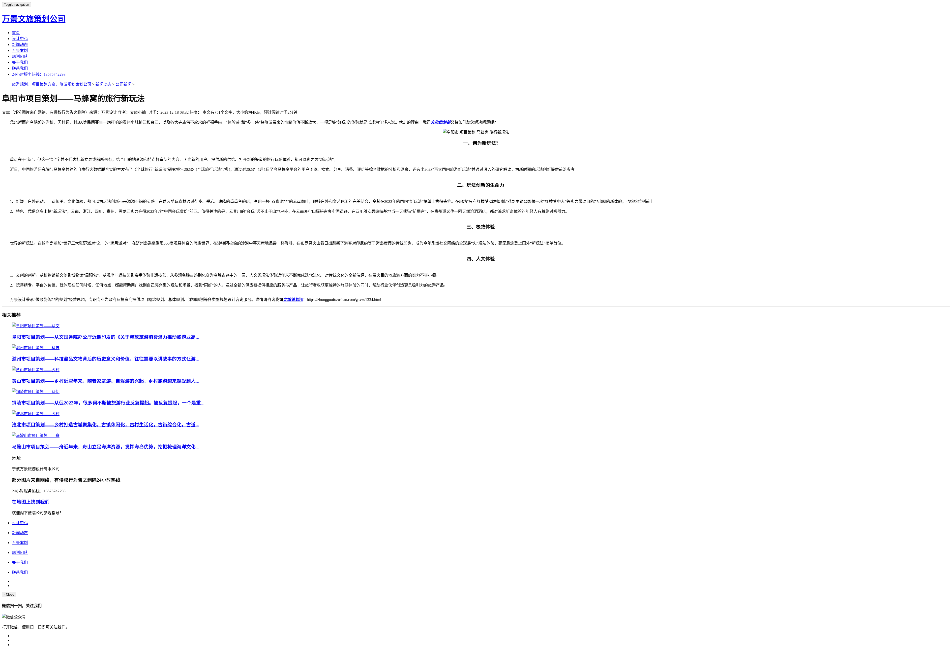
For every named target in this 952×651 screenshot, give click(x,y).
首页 (16, 33)
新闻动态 (20, 44)
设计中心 (20, 38)
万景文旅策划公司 (33, 18)
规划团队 (20, 56)
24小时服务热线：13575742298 (38, 74)
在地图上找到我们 (31, 502)
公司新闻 (123, 84)
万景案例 (20, 50)
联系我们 (20, 68)
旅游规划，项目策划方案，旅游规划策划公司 (51, 84)
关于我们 (20, 62)
